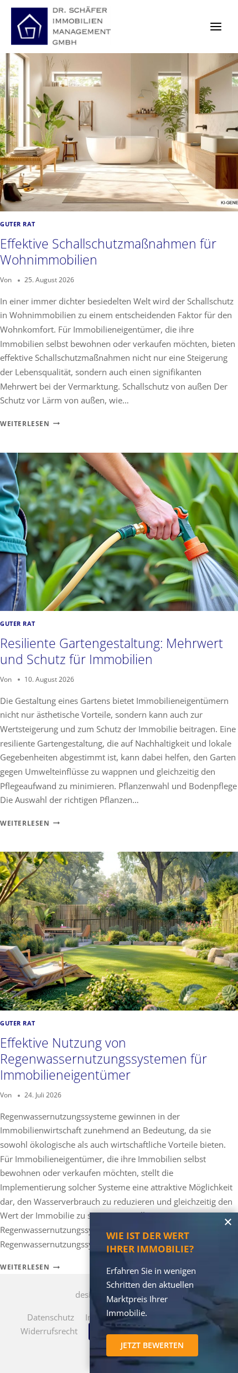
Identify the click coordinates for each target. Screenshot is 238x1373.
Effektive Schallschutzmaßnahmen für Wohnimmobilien (108, 251)
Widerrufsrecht (48, 1330)
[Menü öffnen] (215, 26)
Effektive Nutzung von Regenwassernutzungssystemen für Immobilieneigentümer (103, 1059)
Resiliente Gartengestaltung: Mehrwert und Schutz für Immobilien (111, 651)
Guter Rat (17, 224)
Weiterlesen (30, 423)
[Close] (228, 1222)
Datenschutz (50, 1317)
